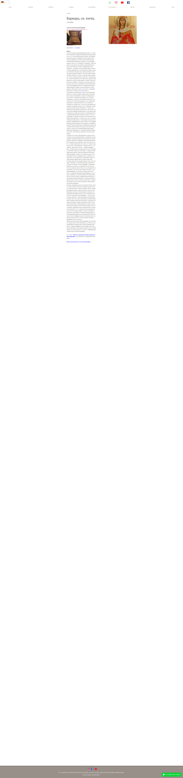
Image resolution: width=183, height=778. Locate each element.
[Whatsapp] (110, 2)
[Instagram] (116, 2)
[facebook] (128, 2)
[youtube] (122, 2)
